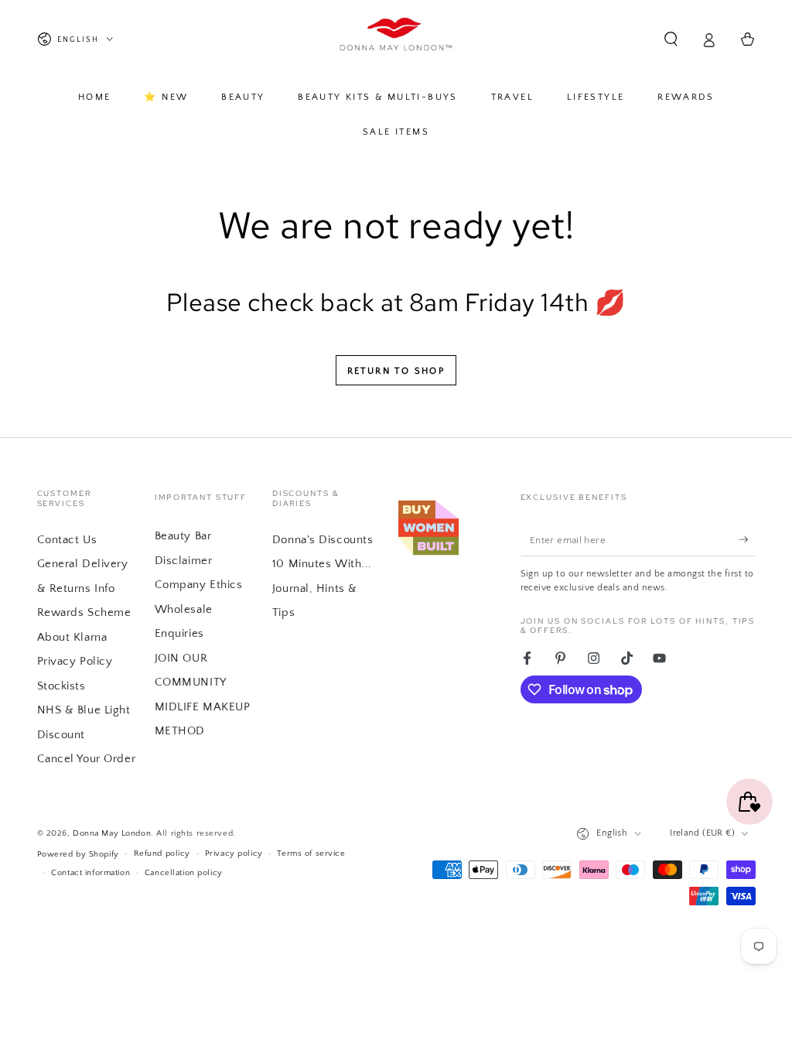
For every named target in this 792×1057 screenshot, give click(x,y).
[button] (671, 39)
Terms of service (311, 853)
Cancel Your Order (86, 758)
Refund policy (162, 853)
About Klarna (72, 637)
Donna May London (112, 833)
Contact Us (67, 539)
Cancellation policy (184, 872)
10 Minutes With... (322, 563)
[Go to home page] (396, 39)
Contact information (90, 872)
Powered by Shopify (78, 854)
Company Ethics (199, 584)
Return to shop (396, 371)
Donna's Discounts (323, 539)
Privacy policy (234, 853)
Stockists (61, 686)
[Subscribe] (747, 539)
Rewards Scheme (84, 612)
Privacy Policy (75, 661)
